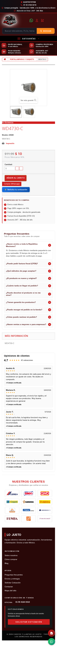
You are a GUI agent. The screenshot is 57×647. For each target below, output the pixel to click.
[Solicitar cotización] (51, 633)
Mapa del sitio (10, 591)
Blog (6, 563)
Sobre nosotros (11, 555)
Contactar (9, 587)
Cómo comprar (11, 559)
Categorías (29, 38)
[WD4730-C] (16, 112)
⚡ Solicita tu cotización (16, 190)
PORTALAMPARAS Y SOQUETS (22, 59)
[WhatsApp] (31, 20)
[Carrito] (42, 20)
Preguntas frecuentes (14, 575)
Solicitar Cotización (13, 583)
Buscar (47, 31)
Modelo (5, 135)
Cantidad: (8, 164)
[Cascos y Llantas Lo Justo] (15, 20)
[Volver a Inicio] (4, 59)
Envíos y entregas (12, 579)
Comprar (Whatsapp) (12, 184)
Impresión (10, 143)
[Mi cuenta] (37, 20)
